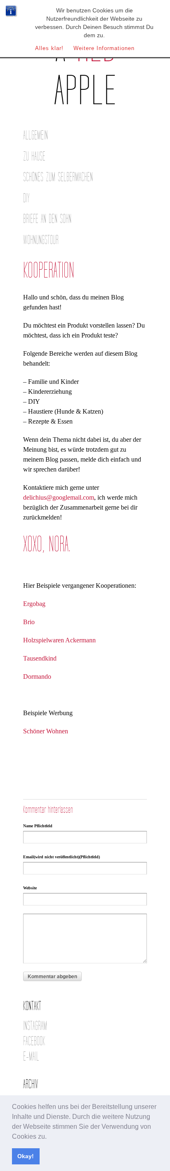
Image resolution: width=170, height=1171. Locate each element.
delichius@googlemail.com (58, 497)
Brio (29, 621)
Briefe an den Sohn (47, 219)
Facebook (34, 1041)
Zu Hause (34, 156)
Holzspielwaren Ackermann (59, 640)
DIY (26, 198)
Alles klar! (49, 48)
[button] (49, 1137)
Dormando (37, 676)
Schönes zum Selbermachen (58, 177)
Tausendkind (40, 658)
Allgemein (35, 135)
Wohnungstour (41, 240)
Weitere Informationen (104, 48)
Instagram (35, 1026)
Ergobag (34, 603)
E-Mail (31, 1056)
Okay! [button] (25, 1156)
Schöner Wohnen (45, 731)
